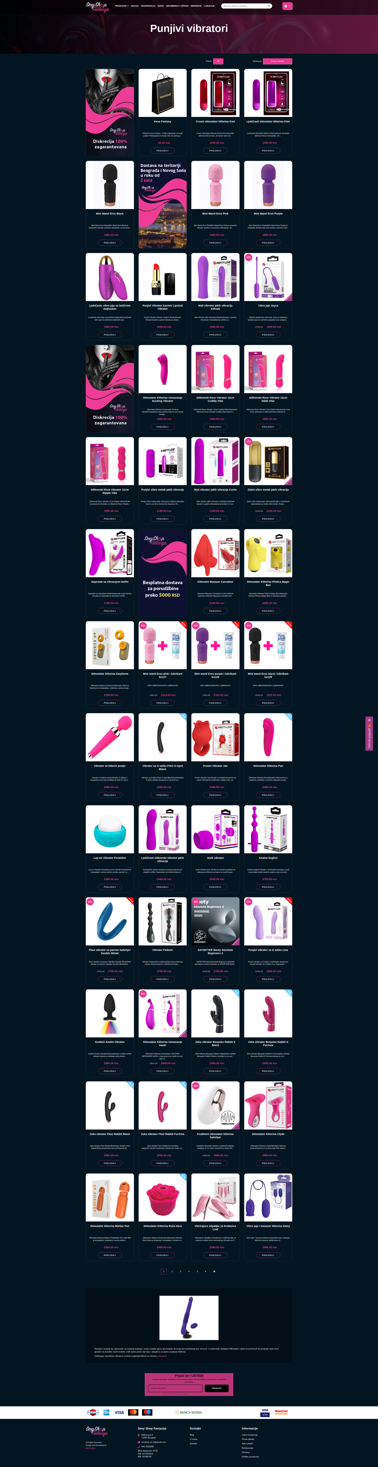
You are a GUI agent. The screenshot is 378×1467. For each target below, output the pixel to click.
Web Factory (91, 1448)
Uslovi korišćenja (250, 1435)
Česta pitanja (248, 1439)
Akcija (135, 6)
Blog (192, 1435)
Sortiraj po (257, 61)
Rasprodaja (148, 6)
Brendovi (196, 6)
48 (218, 61)
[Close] (369, 720)
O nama (193, 1439)
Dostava (246, 1452)
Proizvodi (121, 6)
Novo (161, 6)
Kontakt (193, 1443)
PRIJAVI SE (216, 1388)
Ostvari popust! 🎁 (369, 736)
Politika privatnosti (250, 1456)
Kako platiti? (247, 1443)
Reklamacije (247, 1448)
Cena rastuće (277, 61)
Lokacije (209, 6)
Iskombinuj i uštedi (177, 6)
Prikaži (209, 61)
